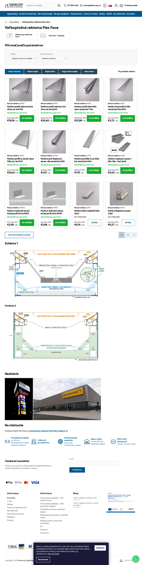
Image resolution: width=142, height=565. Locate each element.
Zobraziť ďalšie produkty (19, 235)
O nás (9, 501)
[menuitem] (12, 14)
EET (41, 526)
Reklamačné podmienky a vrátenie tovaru (54, 516)
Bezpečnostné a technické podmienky (51, 522)
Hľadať (59, 5)
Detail (94, 222)
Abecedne (89, 71)
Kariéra (10, 504)
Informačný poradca (15, 514)
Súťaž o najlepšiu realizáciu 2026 (85, 498)
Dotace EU (44, 533)
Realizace (11, 517)
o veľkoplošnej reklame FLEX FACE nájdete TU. (47, 431)
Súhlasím (100, 548)
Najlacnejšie (32, 71)
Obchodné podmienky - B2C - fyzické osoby (52, 499)
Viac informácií (53, 554)
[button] (135, 558)
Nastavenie (43, 559)
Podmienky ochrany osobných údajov (52, 510)
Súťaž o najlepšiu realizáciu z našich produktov (86, 504)
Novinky (10, 520)
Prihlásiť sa (77, 470)
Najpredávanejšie (70, 71)
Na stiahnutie (12, 511)
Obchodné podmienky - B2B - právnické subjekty (52, 505)
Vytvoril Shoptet (130, 560)
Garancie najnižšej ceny (16, 507)
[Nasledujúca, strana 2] (134, 235)
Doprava (43, 530)
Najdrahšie (50, 71)
